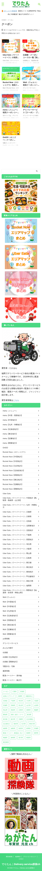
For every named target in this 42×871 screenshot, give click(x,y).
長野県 (36, 733)
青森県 (5, 737)
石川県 (23, 724)
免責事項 (17, 856)
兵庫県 (20, 696)
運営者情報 (9, 856)
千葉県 (13, 701)
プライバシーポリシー (29, 856)
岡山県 (5, 710)
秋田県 (21, 728)
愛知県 (5, 714)
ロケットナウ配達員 (10, 11)
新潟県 (29, 714)
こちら (16, 400)
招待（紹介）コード (17, 714)
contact (21, 859)
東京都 (5, 719)
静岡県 (13, 737)
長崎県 (28, 733)
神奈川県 (32, 724)
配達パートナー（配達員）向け (13, 733)
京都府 (22, 691)
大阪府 (36, 701)
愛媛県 (36, 710)
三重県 (14, 691)
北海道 (5, 701)
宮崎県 (13, 705)
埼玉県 (21, 701)
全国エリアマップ (8, 696)
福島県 (13, 728)
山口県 (28, 705)
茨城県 (36, 728)
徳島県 (28, 710)
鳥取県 (28, 737)
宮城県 (5, 705)
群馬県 (28, 728)
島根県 (13, 710)
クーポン (6, 691)
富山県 (21, 705)
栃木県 (13, 719)
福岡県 (5, 728)
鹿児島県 (6, 742)
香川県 (21, 737)
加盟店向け (29, 696)
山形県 (36, 705)
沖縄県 (21, 719)
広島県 (21, 710)
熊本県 (16, 724)
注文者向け (6, 724)
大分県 (28, 701)
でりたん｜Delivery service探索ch (21, 864)
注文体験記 (29, 719)
